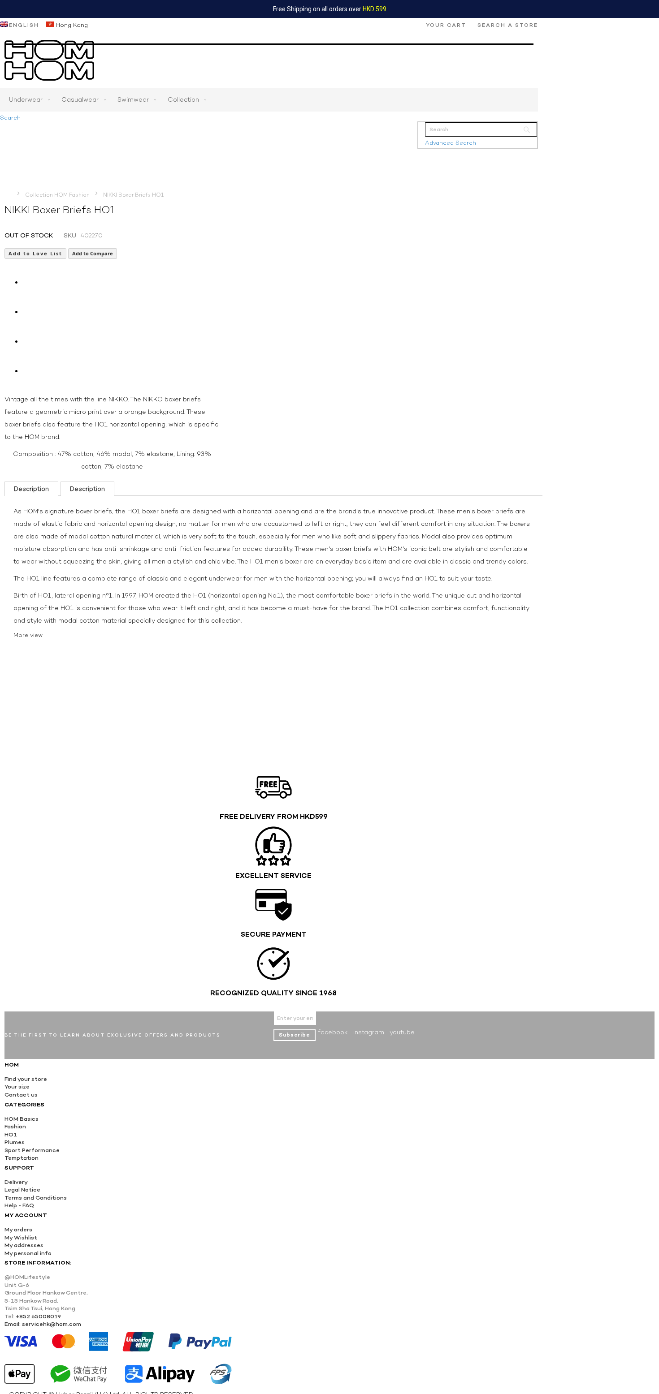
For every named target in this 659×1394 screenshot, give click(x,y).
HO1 (10, 1134)
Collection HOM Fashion (57, 194)
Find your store (25, 1079)
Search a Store (507, 25)
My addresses (23, 1245)
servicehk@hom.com (51, 1324)
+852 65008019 (38, 1316)
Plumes (14, 1142)
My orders (18, 1229)
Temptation (21, 1158)
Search (10, 117)
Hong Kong (71, 25)
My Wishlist (20, 1237)
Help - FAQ (19, 1205)
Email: (12, 1324)
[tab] (31, 489)
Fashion (15, 1126)
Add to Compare (92, 253)
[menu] (269, 100)
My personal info (28, 1253)
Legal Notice (22, 1189)
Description (31, 489)
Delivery (16, 1182)
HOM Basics (21, 1119)
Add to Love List (35, 253)
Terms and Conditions (35, 1197)
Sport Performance (32, 1150)
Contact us (21, 1094)
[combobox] (481, 129)
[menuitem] (28, 100)
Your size (17, 1086)
